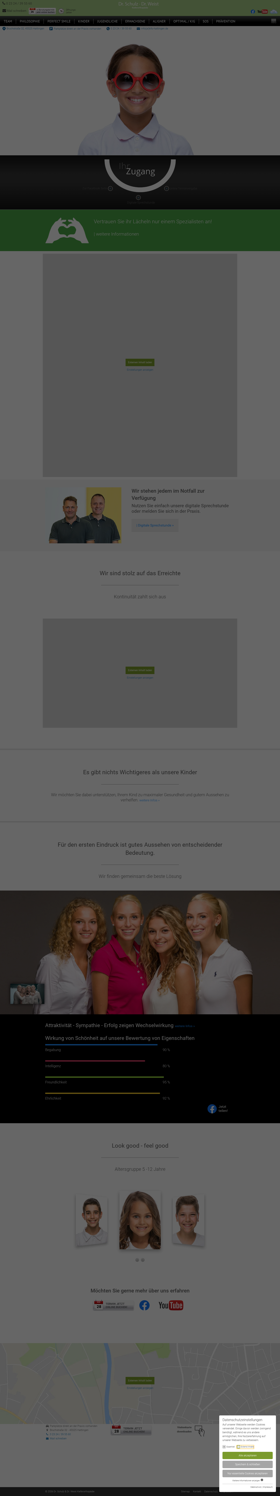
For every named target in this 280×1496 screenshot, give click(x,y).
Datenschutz (256, 1487)
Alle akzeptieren (248, 1455)
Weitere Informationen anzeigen (246, 1480)
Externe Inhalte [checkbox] (247, 1447)
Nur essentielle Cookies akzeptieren (248, 1473)
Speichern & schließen (247, 1464)
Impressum (268, 1487)
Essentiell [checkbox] (231, 1447)
